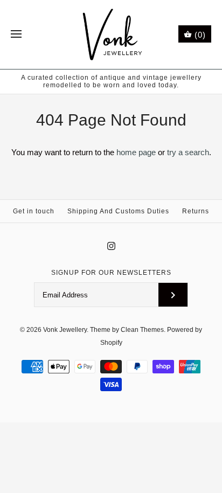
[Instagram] (111, 246)
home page (136, 152)
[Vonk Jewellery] (111, 34)
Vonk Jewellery (65, 330)
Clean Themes (142, 330)
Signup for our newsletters (111, 272)
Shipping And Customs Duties (118, 211)
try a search (188, 152)
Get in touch (33, 211)
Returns (195, 211)
